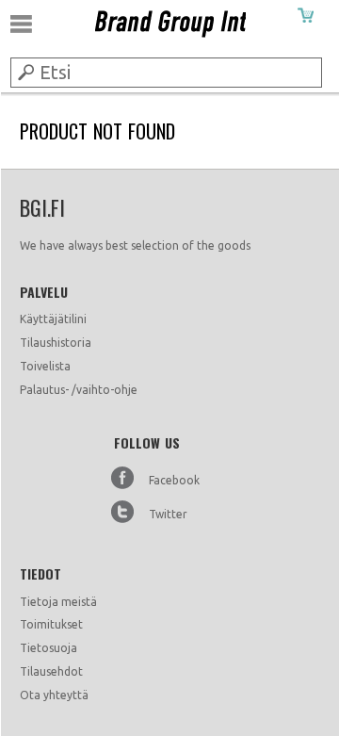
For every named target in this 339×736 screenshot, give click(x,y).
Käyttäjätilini (53, 319)
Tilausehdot (51, 671)
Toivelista (45, 366)
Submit (24, 71)
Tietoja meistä (58, 602)
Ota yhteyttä (54, 695)
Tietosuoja (48, 648)
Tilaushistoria (55, 342)
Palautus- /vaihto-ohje (78, 390)
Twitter (168, 514)
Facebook (174, 480)
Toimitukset (51, 624)
